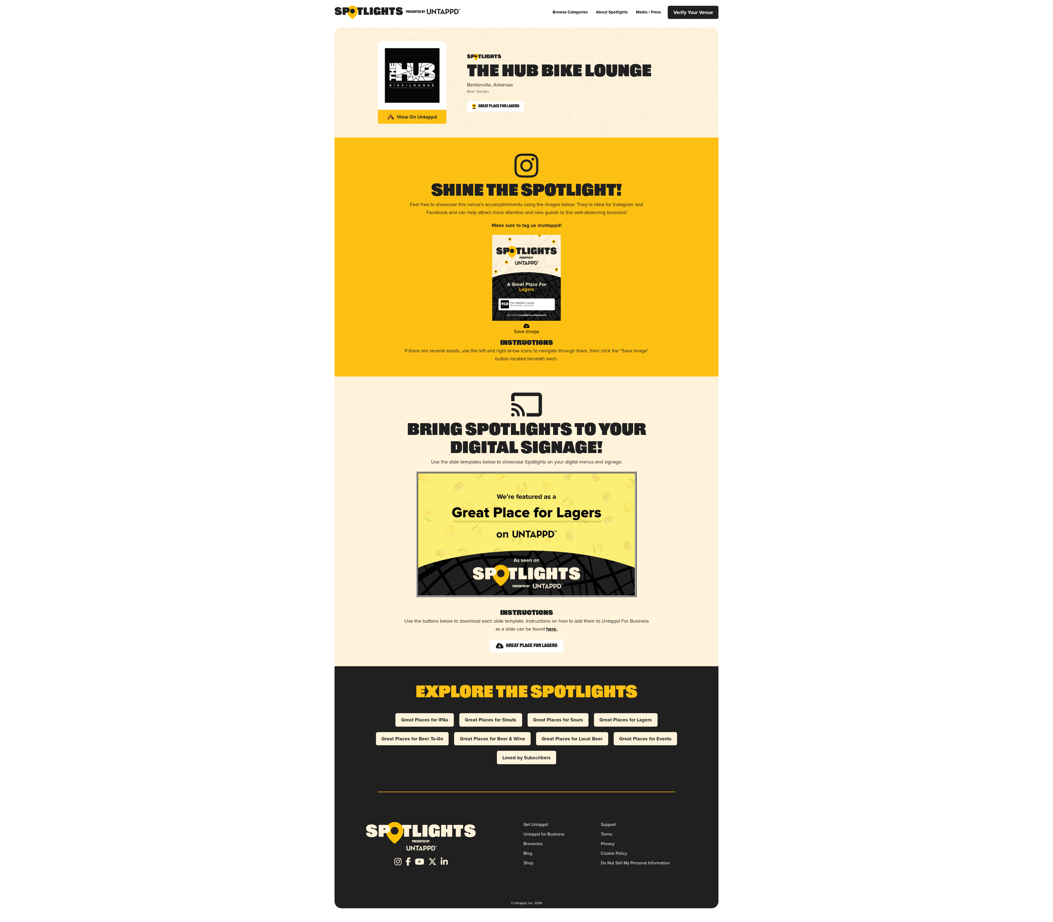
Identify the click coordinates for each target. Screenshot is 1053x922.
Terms (606, 834)
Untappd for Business (543, 834)
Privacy (608, 844)
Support (608, 824)
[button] (570, 12)
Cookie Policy (614, 853)
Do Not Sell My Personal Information (635, 863)
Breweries (533, 844)
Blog (527, 853)
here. (551, 629)
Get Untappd (535, 824)
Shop (528, 863)
